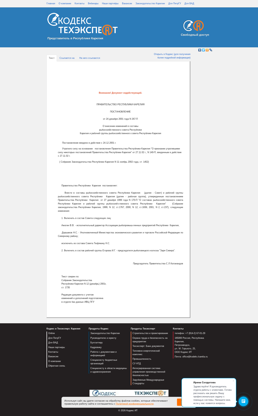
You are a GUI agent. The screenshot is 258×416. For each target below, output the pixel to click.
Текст (52, 58)
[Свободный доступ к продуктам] (192, 26)
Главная (51, 3)
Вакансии (127, 3)
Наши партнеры (56, 347)
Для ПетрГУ (174, 3)
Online (51, 333)
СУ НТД (137, 363)
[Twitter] (203, 50)
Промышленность (142, 359)
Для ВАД (189, 3)
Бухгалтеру (96, 342)
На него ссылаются (89, 58)
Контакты (79, 3)
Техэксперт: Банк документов (148, 346)
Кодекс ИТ (132, 410)
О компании (65, 3)
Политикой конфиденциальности (135, 403)
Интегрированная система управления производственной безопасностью (149, 372)
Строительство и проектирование (150, 333)
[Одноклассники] (207, 50)
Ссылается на (66, 58)
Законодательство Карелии (150, 3)
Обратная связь (56, 365)
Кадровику (96, 347)
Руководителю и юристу (103, 338)
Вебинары (93, 3)
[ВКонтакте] (200, 50)
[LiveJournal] (211, 50)
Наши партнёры (110, 3)
